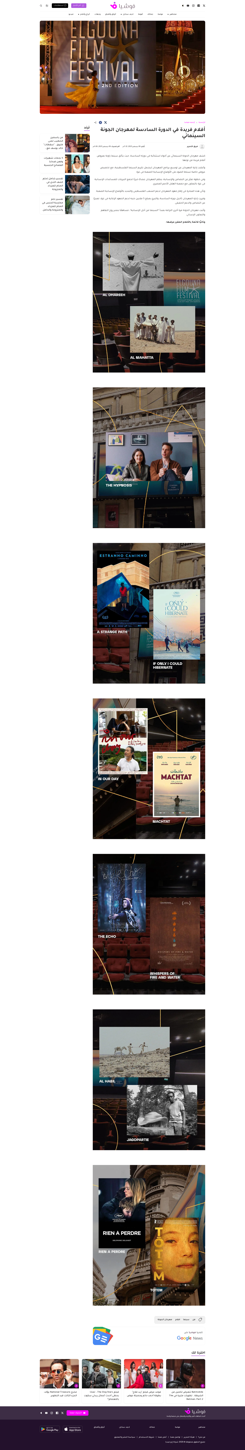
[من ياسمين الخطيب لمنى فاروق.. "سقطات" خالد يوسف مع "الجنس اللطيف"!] (77, 143)
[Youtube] (188, 5)
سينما (186, 1320)
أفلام (177, 1320)
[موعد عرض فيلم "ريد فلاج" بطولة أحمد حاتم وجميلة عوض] (143, 1373)
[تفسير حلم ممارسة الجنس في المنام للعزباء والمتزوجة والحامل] (77, 205)
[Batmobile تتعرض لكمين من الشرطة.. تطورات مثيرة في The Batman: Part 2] (185, 1373)
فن (193, 1320)
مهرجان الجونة (165, 1320)
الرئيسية (202, 122)
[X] (204, 5)
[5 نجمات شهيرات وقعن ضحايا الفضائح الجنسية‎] (77, 163)
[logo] (122, 5)
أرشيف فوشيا (189, 122)
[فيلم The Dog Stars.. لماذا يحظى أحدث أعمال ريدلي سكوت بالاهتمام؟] (101, 1373)
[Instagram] (193, 5)
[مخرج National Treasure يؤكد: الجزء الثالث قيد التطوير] (59, 1373)
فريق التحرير (192, 147)
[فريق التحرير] (202, 147)
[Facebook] (199, 5)
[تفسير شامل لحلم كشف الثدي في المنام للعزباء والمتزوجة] (77, 184)
